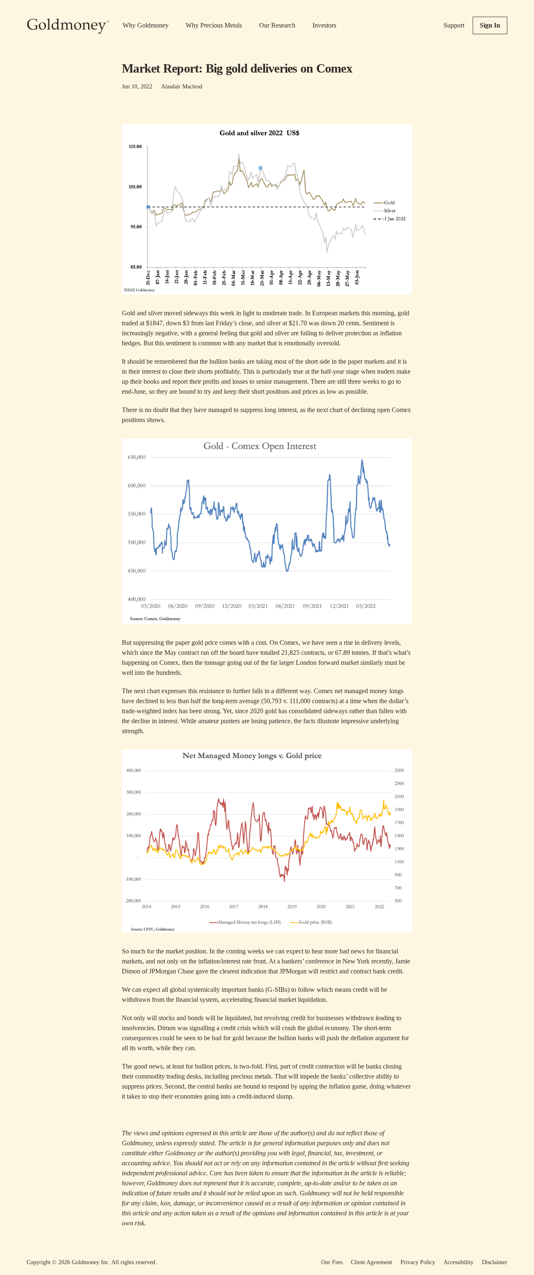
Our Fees (332, 1262)
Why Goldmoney (146, 25)
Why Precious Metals (214, 25)
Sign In (490, 25)
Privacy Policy (417, 1262)
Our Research (277, 25)
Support (453, 25)
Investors (324, 25)
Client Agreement (371, 1262)
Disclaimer (494, 1262)
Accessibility (458, 1262)
